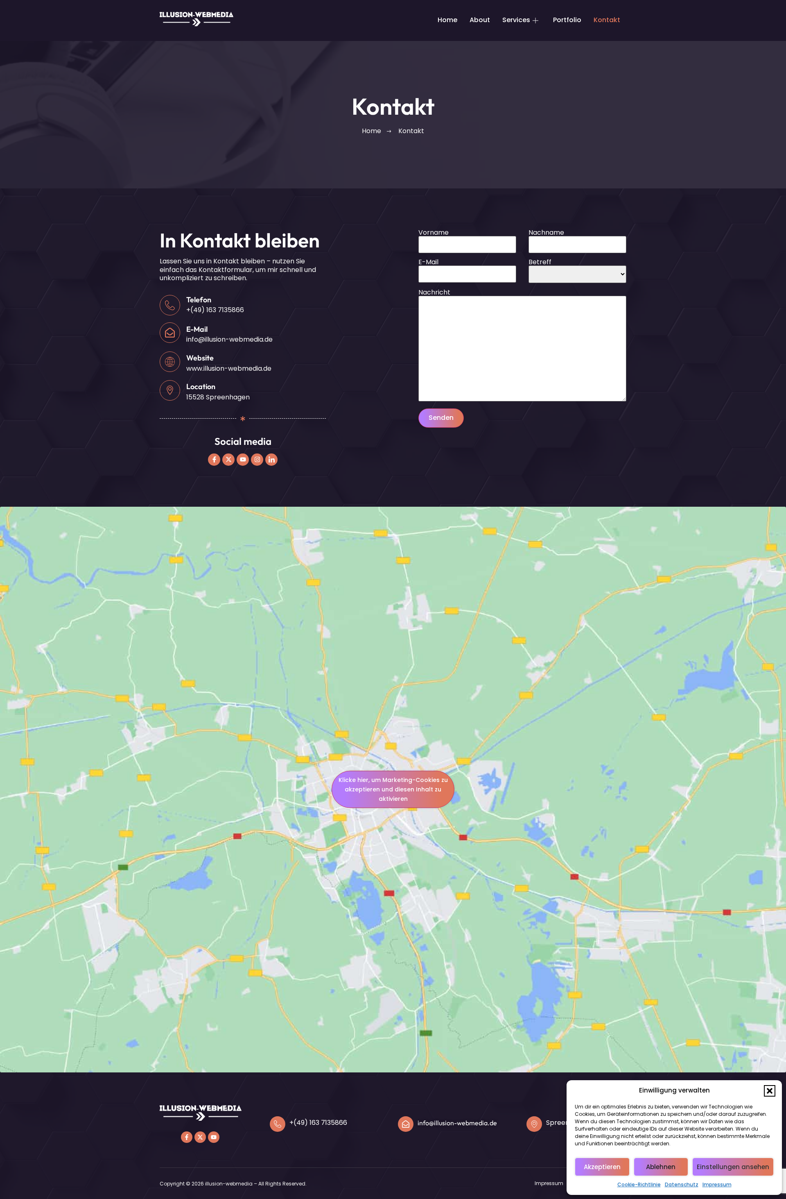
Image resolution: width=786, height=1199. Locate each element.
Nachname (546, 233)
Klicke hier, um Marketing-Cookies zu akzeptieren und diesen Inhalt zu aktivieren (393, 789)
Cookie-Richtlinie (639, 1184)
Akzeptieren (602, 1167)
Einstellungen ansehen (733, 1167)
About (480, 20)
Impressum (717, 1184)
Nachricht (434, 293)
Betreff (540, 263)
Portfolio (567, 20)
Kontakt (607, 20)
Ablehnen (660, 1167)
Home (447, 20)
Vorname (433, 233)
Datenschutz (681, 1184)
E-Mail (428, 263)
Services (516, 20)
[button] (770, 1091)
